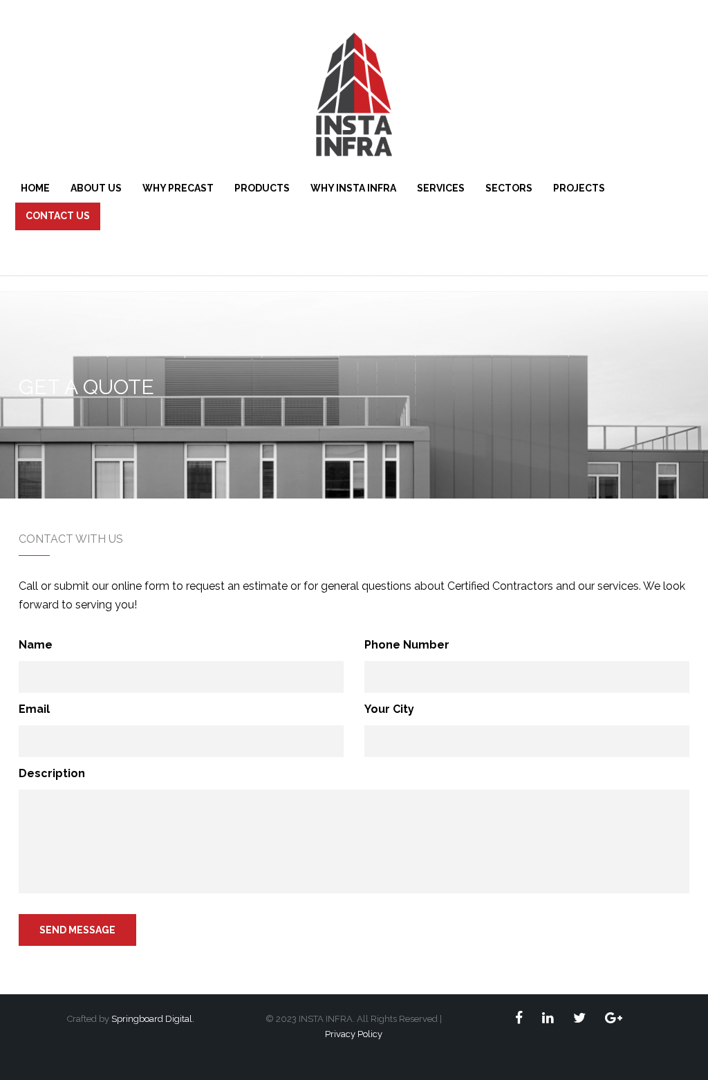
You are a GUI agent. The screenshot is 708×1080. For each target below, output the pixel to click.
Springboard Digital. (152, 1019)
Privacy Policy (353, 1034)
